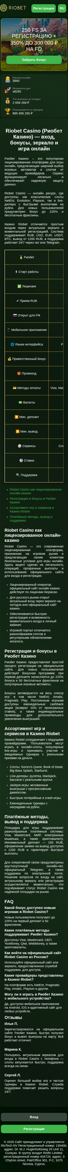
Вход (34, 1117)
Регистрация (43, 8)
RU (62, 8)
